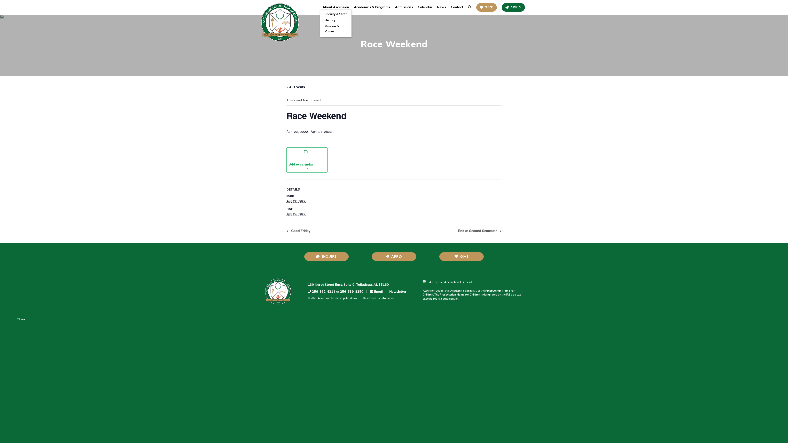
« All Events (295, 86)
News (441, 7)
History (330, 20)
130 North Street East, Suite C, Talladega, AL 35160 (348, 285)
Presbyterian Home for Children (460, 294)
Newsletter (397, 291)
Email (378, 291)
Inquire (329, 256)
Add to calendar (307, 162)
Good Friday (300, 230)
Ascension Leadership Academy (337, 298)
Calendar (425, 7)
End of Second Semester (478, 230)
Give (489, 7)
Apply (515, 7)
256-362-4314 (323, 291)
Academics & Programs (372, 7)
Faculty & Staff (336, 14)
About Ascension (336, 7)
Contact (457, 7)
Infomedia (387, 298)
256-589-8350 (351, 291)
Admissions (404, 7)
